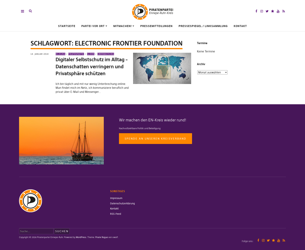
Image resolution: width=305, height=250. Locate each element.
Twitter (267, 11)
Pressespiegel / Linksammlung (203, 26)
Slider (90, 54)
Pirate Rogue (101, 237)
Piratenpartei (76, 54)
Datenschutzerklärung (122, 203)
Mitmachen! (122, 26)
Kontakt (240, 26)
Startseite (66, 26)
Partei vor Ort (93, 26)
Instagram (261, 11)
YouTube (278, 11)
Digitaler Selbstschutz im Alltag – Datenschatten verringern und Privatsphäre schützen (92, 66)
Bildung (60, 54)
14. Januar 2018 (40, 54)
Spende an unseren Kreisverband (155, 138)
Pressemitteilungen (156, 26)
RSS (283, 11)
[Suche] (30, 11)
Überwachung (105, 54)
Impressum (116, 198)
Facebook (256, 11)
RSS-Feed (115, 213)
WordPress (81, 237)
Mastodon (272, 11)
